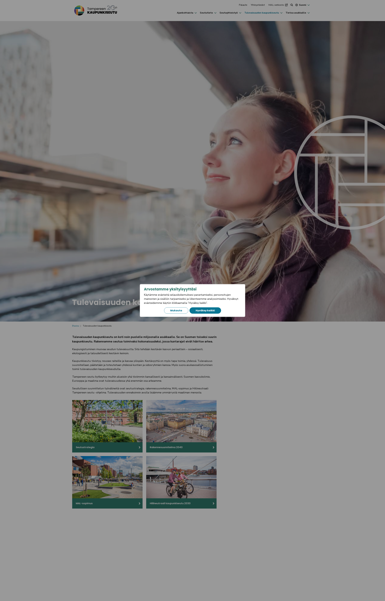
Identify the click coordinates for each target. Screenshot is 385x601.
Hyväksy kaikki (205, 310)
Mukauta (176, 310)
